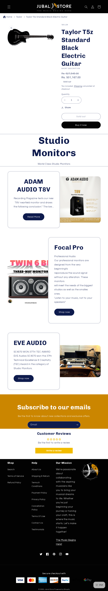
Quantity (65, 94)
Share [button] (68, 108)
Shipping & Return (41, 476)
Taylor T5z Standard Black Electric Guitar (46, 17)
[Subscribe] (77, 424)
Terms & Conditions (37, 484)
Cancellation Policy (38, 508)
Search (11, 469)
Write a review (54, 451)
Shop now (64, 312)
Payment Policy (39, 493)
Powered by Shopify (62, 589)
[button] (9, 7)
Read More (33, 217)
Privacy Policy (38, 499)
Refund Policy (14, 483)
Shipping (78, 86)
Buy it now (81, 125)
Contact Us (37, 523)
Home (9, 17)
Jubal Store (49, 589)
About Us (36, 469)
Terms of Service (15, 476)
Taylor (19, 17)
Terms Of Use (38, 516)
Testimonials (38, 529)
